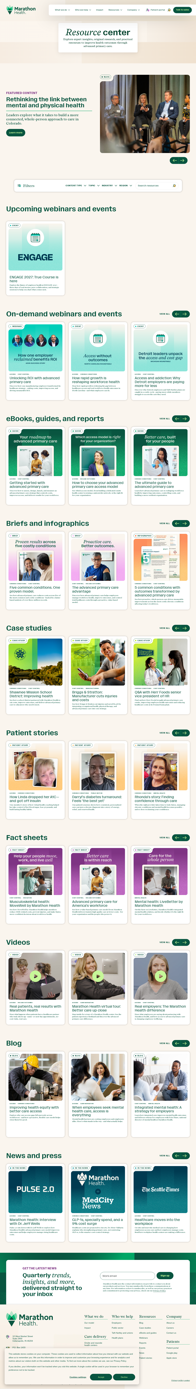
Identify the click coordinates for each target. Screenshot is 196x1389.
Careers (170, 1328)
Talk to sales (182, 10)
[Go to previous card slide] (176, 314)
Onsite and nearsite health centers (93, 1344)
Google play (171, 1353)
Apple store (171, 1358)
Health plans (117, 1338)
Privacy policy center (180, 1380)
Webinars (143, 1338)
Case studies (145, 1328)
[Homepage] (29, 1323)
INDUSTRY (107, 185)
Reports (142, 1343)
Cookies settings (78, 1377)
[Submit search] (169, 10)
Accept (101, 1377)
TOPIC (92, 185)
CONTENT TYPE (74, 185)
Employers (116, 1323)
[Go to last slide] (174, 160)
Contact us (171, 1333)
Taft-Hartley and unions (122, 1333)
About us (170, 1323)
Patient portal (158, 10)
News (141, 1353)
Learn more (15, 132)
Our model (89, 1323)
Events (142, 1348)
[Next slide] (183, 160)
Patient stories (145, 1358)
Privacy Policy (159, 1291)
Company (174, 1316)
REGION (123, 185)
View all (165, 314)
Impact (87, 1328)
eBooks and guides (148, 1333)
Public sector (117, 1328)
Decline (124, 1377)
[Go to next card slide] (185, 314)
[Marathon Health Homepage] (20, 10)
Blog (141, 1323)
